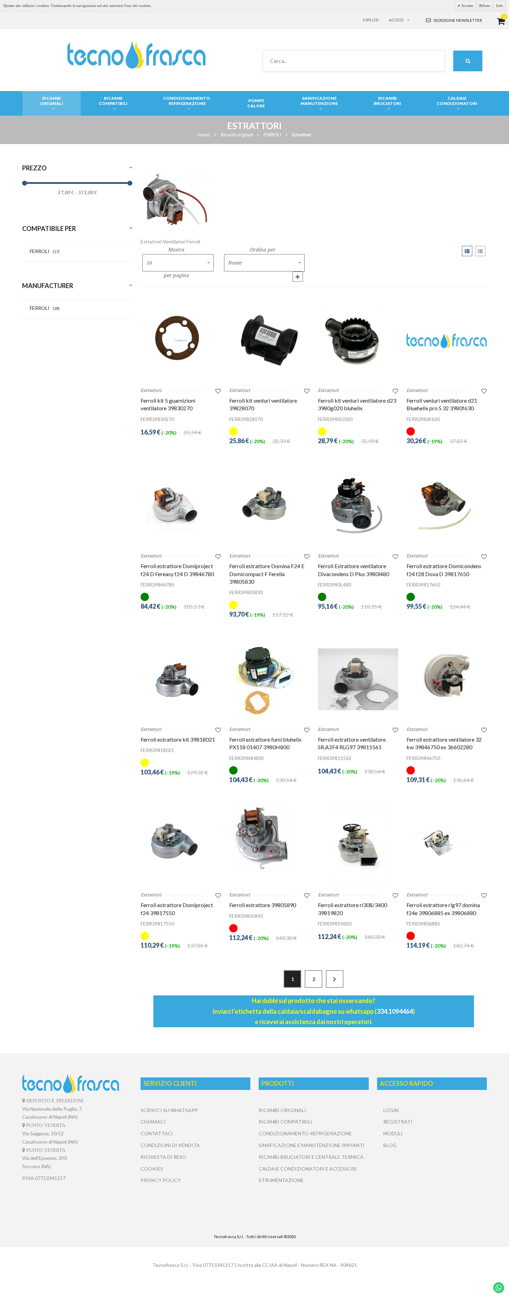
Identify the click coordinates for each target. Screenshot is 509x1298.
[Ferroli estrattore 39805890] (269, 845)
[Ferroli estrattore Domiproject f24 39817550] (181, 845)
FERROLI (45, 251)
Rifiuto (484, 5)
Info (499, 5)
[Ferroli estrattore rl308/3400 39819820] (358, 845)
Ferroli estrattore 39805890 (262, 905)
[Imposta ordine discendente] (298, 276)
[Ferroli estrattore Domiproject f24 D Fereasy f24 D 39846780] (181, 506)
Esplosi (370, 20)
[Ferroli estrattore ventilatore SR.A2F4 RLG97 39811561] (358, 679)
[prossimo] (334, 979)
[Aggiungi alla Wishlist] (218, 390)
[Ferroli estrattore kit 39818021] (181, 679)
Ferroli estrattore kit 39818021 (178, 739)
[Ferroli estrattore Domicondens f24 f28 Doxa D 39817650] (447, 506)
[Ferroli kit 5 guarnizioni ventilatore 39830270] (181, 340)
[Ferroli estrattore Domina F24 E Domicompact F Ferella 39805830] (269, 506)
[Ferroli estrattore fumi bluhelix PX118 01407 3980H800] (269, 679)
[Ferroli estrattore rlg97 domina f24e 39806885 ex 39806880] (447, 845)
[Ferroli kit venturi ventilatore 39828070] (269, 340)
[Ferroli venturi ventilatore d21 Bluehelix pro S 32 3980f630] (447, 340)
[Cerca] (468, 61)
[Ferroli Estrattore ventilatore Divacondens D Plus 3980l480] (358, 506)
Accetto (467, 5)
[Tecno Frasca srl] (136, 55)
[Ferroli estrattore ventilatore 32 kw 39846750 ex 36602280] (447, 679)
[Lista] (480, 251)
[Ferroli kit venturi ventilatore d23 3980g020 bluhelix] (358, 340)
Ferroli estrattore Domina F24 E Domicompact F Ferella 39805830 (266, 574)
